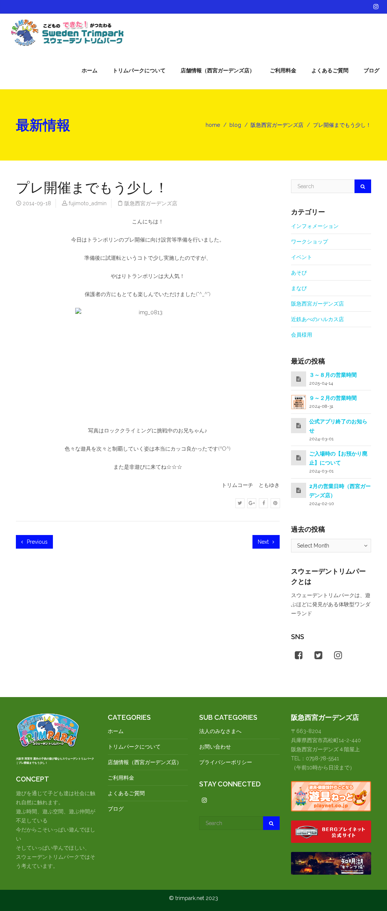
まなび (299, 288)
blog (235, 125)
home (213, 125)
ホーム (90, 70)
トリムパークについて (139, 70)
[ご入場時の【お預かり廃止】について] (298, 458)
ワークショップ (309, 242)
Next (264, 542)
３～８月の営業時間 (333, 375)
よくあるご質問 (329, 70)
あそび (299, 273)
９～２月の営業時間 (333, 398)
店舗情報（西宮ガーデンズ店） (218, 70)
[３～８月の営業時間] (298, 379)
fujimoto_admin (88, 203)
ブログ (371, 70)
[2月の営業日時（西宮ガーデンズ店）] (298, 490)
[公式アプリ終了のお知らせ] (298, 426)
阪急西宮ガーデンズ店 (277, 125)
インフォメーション (315, 226)
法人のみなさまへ (220, 731)
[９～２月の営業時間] (298, 402)
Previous (36, 542)
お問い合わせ (215, 747)
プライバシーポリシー (225, 762)
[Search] (362, 186)
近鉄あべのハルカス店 (317, 319)
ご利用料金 (283, 70)
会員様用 (301, 335)
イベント (301, 257)
